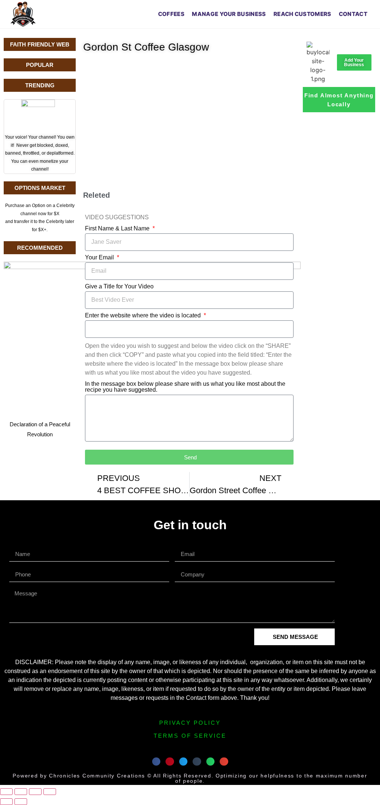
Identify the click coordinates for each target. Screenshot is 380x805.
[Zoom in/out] (6, 791)
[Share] (35, 791)
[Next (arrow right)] (20, 801)
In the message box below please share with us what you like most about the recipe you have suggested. (185, 387)
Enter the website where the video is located (143, 316)
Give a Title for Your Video (119, 287)
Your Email (100, 258)
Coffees (171, 13)
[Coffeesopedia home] (23, 14)
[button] (156, 761)
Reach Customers (302, 13)
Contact (353, 13)
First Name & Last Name (118, 229)
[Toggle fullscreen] (20, 791)
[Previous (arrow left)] (6, 801)
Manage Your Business (229, 13)
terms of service (190, 736)
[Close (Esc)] (49, 791)
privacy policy (190, 723)
